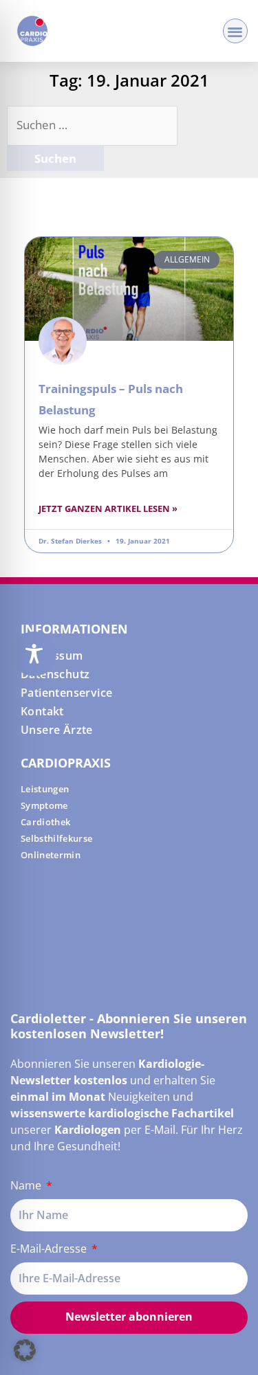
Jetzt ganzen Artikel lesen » (108, 508)
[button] (235, 31)
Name (27, 1185)
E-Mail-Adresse (49, 1248)
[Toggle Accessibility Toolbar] (34, 654)
